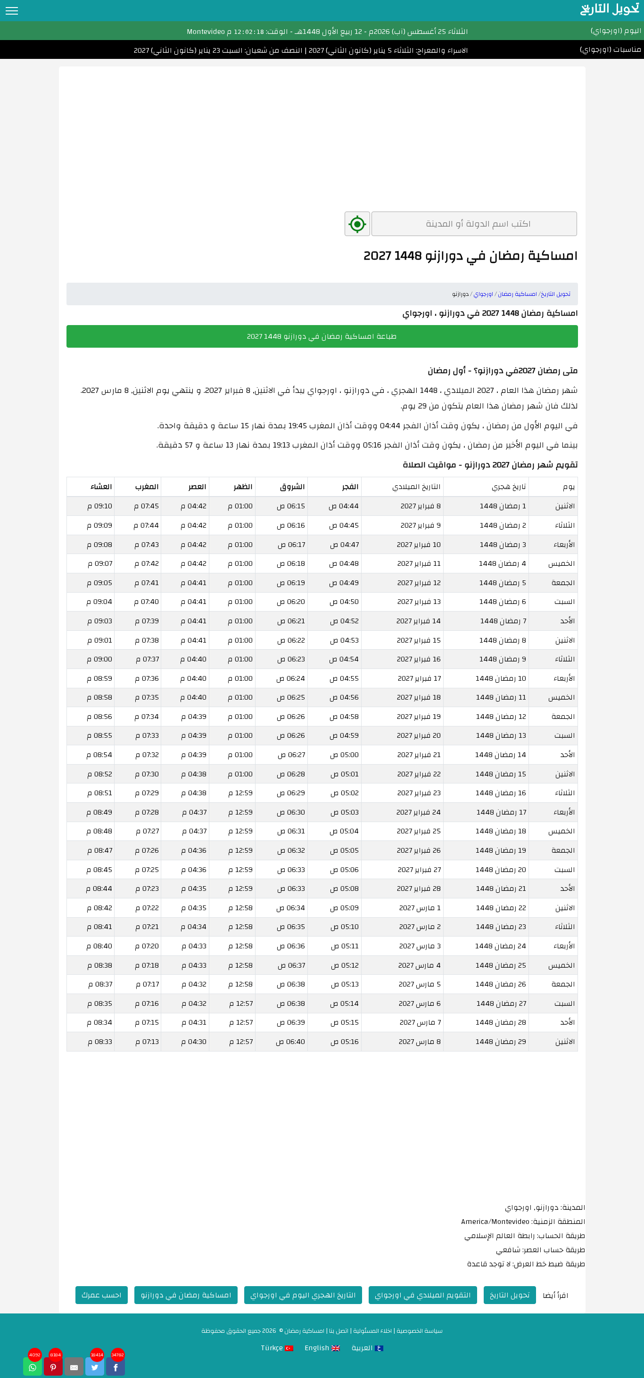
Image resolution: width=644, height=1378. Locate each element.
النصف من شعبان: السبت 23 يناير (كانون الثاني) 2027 (218, 50)
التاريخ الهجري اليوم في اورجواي (303, 1295)
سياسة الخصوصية (419, 1331)
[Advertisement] (322, 132)
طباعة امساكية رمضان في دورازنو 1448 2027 (322, 336)
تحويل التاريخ (510, 1295)
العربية (363, 1348)
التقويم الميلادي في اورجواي (423, 1295)
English (318, 1348)
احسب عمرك (102, 1295)
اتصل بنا (338, 1331)
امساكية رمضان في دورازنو (185, 1295)
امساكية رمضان (304, 1331)
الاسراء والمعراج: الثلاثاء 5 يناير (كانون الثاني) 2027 (387, 50)
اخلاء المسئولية (372, 1331)
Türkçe (273, 1348)
